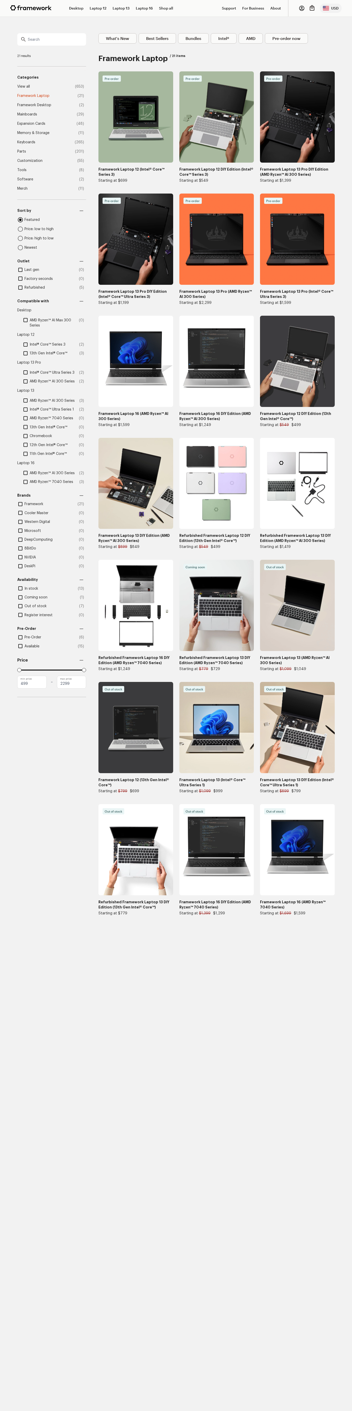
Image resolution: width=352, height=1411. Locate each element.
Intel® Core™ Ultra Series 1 (52, 409)
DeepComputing (38, 539)
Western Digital (37, 522)
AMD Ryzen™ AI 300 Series (52, 381)
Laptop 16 (144, 8)
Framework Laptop (33, 96)
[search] (51, 39)
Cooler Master (36, 513)
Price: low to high (39, 229)
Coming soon (35, 597)
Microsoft (32, 531)
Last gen (31, 270)
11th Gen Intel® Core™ (48, 454)
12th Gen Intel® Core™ (49, 445)
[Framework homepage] (31, 8)
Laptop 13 (121, 8)
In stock (31, 588)
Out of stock (35, 606)
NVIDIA (30, 557)
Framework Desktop (34, 105)
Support (229, 8)
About (275, 8)
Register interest (38, 615)
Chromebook (41, 436)
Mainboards (27, 114)
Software (25, 179)
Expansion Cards (31, 124)
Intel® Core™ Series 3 (47, 344)
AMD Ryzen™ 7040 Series (51, 418)
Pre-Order (32, 637)
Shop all (166, 8)
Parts (21, 151)
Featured (32, 220)
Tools (22, 170)
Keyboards (26, 142)
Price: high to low (39, 238)
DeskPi (29, 566)
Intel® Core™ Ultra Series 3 (52, 372)
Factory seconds (38, 279)
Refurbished (34, 287)
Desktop (76, 8)
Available (31, 646)
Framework (33, 504)
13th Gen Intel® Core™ (48, 353)
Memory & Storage (33, 133)
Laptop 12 (98, 8)
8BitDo (30, 548)
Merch (22, 188)
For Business (253, 8)
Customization (30, 161)
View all (23, 86)
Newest (30, 247)
